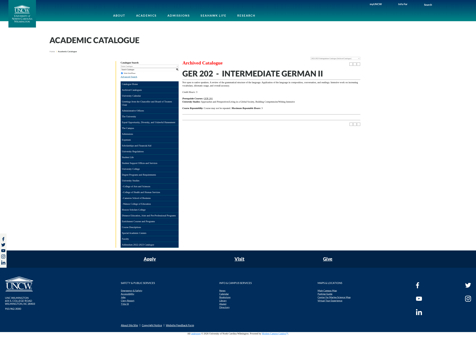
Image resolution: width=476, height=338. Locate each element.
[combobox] (335, 58)
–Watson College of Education (136, 204)
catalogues (196, 333)
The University (129, 116)
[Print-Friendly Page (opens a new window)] (354, 64)
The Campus (128, 128)
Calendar (224, 293)
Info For (402, 4)
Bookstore (225, 297)
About (119, 15)
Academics (146, 15)
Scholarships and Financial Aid (136, 145)
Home (52, 51)
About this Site (129, 325)
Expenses (126, 139)
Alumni (222, 304)
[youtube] (430, 299)
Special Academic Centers (134, 233)
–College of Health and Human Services (141, 192)
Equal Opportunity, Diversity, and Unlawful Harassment (148, 122)
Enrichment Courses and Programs (138, 221)
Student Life (128, 157)
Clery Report (127, 300)
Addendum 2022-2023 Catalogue (138, 244)
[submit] (434, 5)
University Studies (130, 180)
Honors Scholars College (134, 209)
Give (327, 258)
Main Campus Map (327, 290)
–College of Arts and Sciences (136, 186)
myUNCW (376, 4)
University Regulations (133, 151)
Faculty (125, 239)
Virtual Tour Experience (330, 300)
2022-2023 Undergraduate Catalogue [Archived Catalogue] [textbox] (331, 58)
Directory (224, 307)
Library (223, 300)
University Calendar (131, 95)
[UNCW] (22, 14)
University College (131, 169)
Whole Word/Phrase (129, 73)
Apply (150, 258)
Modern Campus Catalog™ (275, 333)
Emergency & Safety (131, 290)
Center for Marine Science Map (334, 297)
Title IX (125, 304)
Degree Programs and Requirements (139, 174)
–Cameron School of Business (136, 198)
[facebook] (430, 285)
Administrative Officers (133, 110)
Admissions (178, 15)
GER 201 (208, 98)
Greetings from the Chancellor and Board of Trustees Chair (147, 103)
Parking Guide (325, 293)
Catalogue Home (130, 84)
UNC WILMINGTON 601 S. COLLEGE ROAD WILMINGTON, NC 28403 (20, 300)
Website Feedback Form (180, 325)
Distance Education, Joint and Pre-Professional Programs (149, 215)
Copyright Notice (152, 325)
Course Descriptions (131, 227)
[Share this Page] (351, 64)
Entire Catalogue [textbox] (127, 66)
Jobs (123, 297)
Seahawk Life (213, 15)
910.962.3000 (13, 308)
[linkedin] (430, 312)
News (222, 290)
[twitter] (3, 245)
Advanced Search (129, 77)
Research (246, 15)
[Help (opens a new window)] (358, 64)
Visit (239, 258)
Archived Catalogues (132, 90)
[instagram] (3, 256)
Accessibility (127, 293)
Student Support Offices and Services (139, 163)
